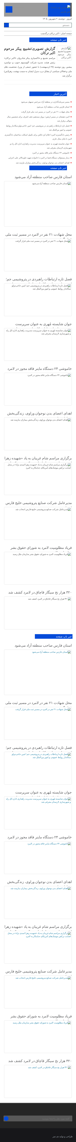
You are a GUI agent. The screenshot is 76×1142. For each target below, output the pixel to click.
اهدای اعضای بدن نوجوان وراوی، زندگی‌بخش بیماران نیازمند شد (43, 163)
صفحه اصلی (66, 33)
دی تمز (56, 1136)
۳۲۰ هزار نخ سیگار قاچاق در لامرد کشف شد (40, 592)
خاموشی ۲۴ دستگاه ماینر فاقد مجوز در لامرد (51, 153)
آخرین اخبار (60, 94)
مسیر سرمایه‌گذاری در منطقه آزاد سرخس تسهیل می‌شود (45, 102)
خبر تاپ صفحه (58, 40)
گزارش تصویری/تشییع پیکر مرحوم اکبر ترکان (29, 51)
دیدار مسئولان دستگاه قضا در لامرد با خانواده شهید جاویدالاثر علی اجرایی (39, 158)
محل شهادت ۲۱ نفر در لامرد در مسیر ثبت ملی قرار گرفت (45, 112)
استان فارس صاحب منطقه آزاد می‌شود (53, 107)
